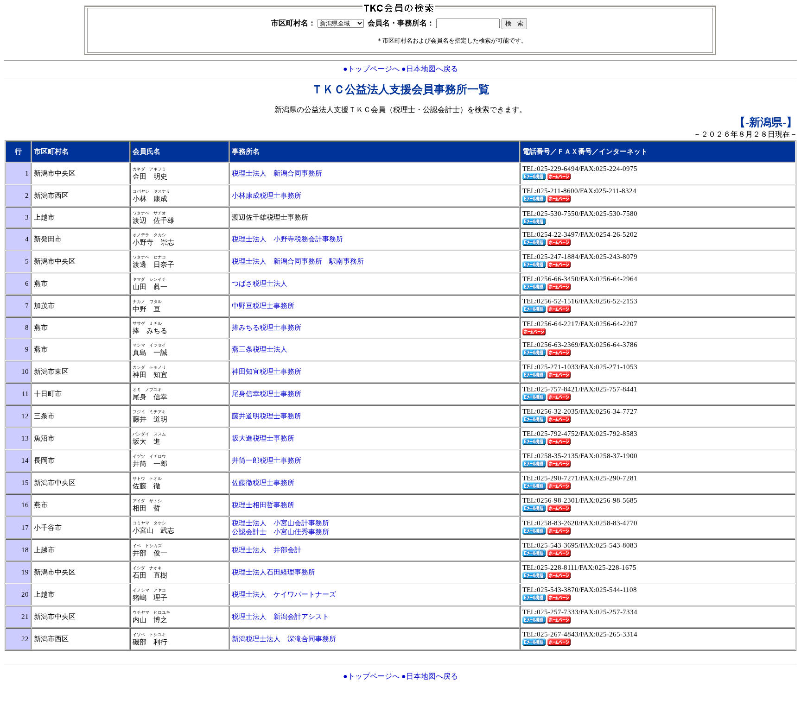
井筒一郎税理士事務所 (266, 460)
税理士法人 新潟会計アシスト (280, 616)
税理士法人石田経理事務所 (273, 572)
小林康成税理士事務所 (266, 195)
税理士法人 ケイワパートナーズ (284, 594)
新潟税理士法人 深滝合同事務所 (284, 639)
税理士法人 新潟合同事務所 (277, 173)
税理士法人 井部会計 (266, 550)
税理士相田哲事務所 (263, 505)
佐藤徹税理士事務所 (263, 482)
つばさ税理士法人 (259, 283)
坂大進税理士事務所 (263, 438)
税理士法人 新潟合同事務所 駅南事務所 (298, 261)
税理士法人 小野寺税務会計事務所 (287, 239)
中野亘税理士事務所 (263, 305)
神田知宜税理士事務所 (266, 371)
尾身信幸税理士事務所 (266, 393)
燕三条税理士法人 (259, 349)
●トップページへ (371, 69)
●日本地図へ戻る (429, 69)
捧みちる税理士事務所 (266, 327)
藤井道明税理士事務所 (266, 416)
